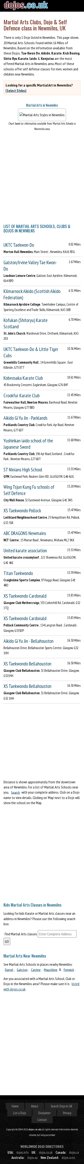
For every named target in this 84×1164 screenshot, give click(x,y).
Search (15, 792)
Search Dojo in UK (61, 1106)
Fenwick (69, 969)
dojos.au (32, 1157)
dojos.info (22, 1152)
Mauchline (50, 969)
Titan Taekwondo (18, 573)
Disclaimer (44, 1113)
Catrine (36, 969)
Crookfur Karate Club (22, 395)
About (34, 1106)
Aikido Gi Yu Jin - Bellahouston (28, 641)
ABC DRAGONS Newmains (25, 533)
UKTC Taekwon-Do (19, 245)
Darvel (9, 969)
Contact (42, 1119)
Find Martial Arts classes (21, 934)
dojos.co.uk (45, 1152)
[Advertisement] (42, 852)
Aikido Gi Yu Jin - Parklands (25, 418)
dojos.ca (74, 1152)
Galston (22, 969)
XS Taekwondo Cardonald (25, 596)
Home (15, 1106)
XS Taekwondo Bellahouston (27, 664)
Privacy (67, 1113)
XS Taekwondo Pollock (22, 510)
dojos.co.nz (68, 1157)
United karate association (25, 550)
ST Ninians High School (23, 469)
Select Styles (16, 90)
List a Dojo (19, 1113)
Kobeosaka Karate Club (23, 378)
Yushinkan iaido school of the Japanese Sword (28, 443)
